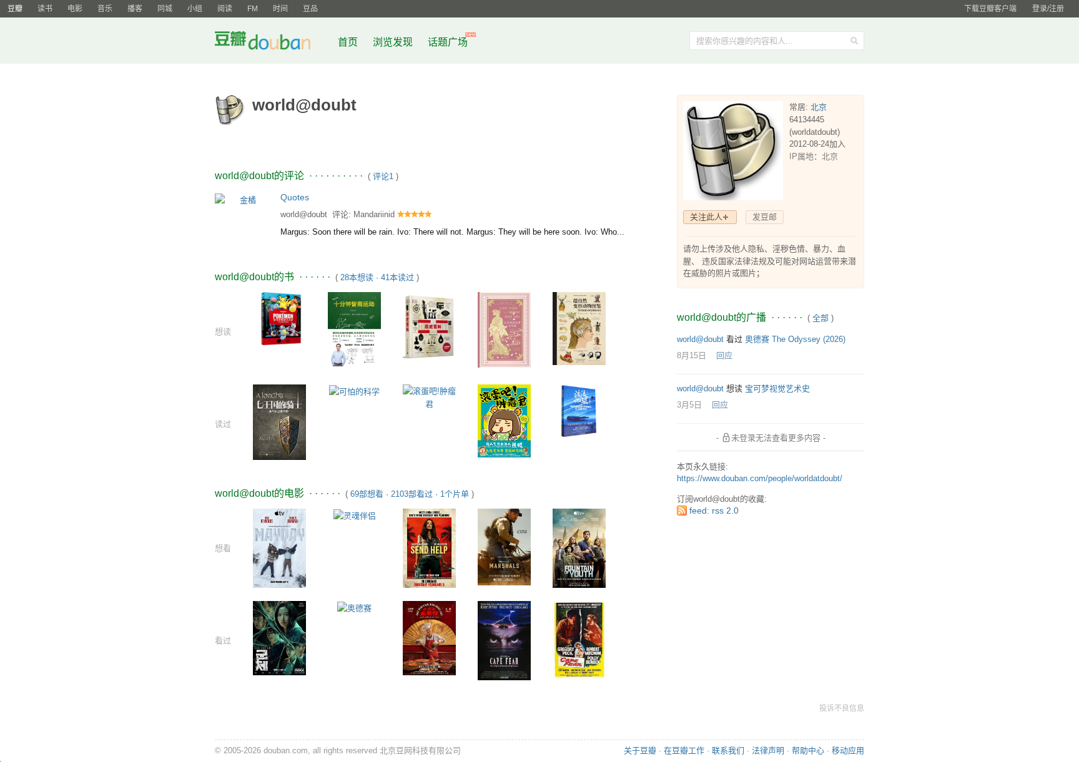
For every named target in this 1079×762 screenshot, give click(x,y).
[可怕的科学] (354, 391)
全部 (820, 318)
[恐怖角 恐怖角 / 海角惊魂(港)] (504, 640)
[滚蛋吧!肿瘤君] (429, 396)
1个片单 (454, 494)
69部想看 (366, 494)
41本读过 (397, 277)
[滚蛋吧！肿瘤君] (504, 420)
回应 (724, 355)
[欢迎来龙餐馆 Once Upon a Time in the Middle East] (429, 637)
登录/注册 (1048, 8)
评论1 (383, 176)
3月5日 (689, 404)
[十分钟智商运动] (354, 328)
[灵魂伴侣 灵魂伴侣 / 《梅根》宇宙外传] (354, 515)
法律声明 (768, 750)
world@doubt (303, 214)
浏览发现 (394, 42)
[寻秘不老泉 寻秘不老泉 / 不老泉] (579, 547)
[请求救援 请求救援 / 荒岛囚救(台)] (429, 547)
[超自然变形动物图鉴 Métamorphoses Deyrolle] (579, 328)
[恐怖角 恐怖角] (579, 639)
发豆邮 (764, 217)
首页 (348, 42)
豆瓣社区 (272, 43)
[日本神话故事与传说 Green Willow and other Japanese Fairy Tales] (504, 329)
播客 (134, 8)
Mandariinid (374, 214)
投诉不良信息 (841, 708)
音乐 (104, 8)
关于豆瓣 (640, 750)
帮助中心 (808, 750)
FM (252, 8)
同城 (164, 8)
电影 (74, 8)
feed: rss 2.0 (714, 510)
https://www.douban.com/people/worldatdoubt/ (759, 478)
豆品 (310, 8)
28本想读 (356, 277)
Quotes (294, 197)
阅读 (224, 8)
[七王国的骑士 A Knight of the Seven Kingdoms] (279, 421)
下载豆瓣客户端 (990, 8)
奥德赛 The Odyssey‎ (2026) (795, 339)
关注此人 (706, 217)
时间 (280, 8)
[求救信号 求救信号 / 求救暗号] (279, 547)
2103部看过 (412, 494)
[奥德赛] (354, 607)
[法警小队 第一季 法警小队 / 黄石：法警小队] (504, 546)
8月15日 (691, 355)
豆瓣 (14, 8)
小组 (194, 8)
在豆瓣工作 (684, 750)
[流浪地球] (579, 409)
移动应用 (848, 750)
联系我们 (728, 750)
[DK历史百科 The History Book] (429, 325)
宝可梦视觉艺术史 (777, 388)
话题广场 (448, 42)
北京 (818, 107)
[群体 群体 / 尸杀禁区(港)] (279, 637)
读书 (44, 8)
